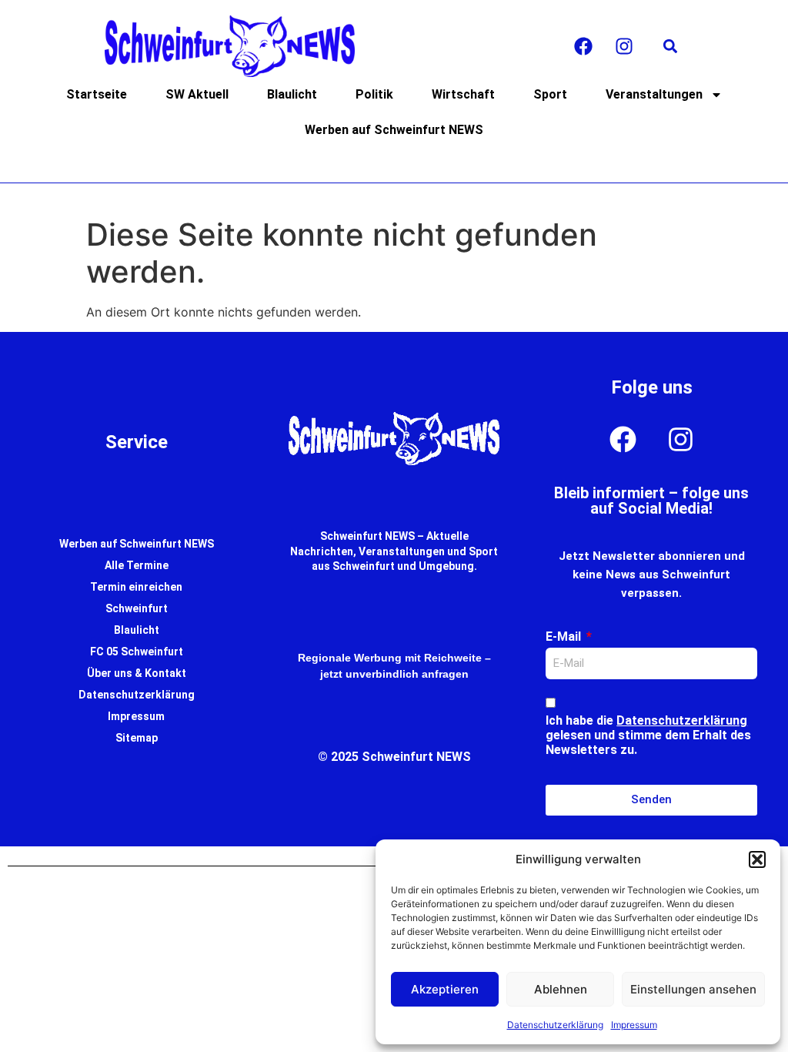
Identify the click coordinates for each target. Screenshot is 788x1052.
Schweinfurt (136, 608)
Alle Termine (137, 565)
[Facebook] (583, 46)
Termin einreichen (136, 587)
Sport (550, 94)
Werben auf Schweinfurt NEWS (394, 129)
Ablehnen (560, 989)
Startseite (96, 94)
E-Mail (565, 636)
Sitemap (136, 738)
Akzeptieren (445, 989)
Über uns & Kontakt (136, 673)
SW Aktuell (197, 94)
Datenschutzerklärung (555, 1024)
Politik (374, 94)
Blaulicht (292, 94)
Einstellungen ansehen (693, 989)
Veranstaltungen (654, 94)
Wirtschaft (463, 94)
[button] (757, 859)
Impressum (634, 1024)
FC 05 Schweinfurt (136, 651)
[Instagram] (624, 46)
